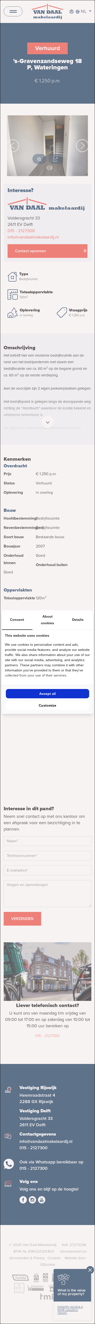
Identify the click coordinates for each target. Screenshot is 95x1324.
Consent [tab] (17, 620)
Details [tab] (78, 620)
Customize (47, 705)
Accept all (47, 694)
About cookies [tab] (47, 619)
